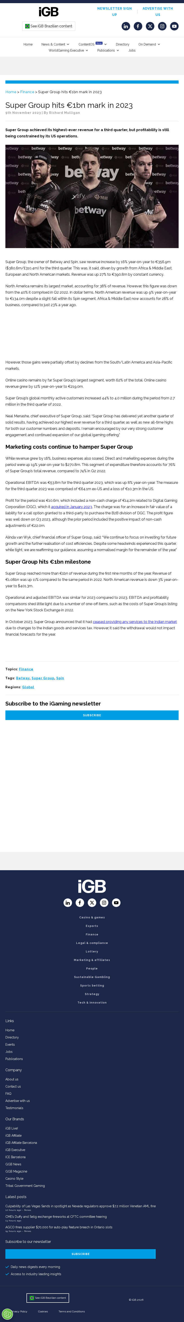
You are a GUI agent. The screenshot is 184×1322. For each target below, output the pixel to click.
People (92, 968)
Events (10, 1044)
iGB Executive (15, 1150)
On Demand (147, 44)
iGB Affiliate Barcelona (21, 1143)
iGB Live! (11, 1128)
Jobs (132, 50)
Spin (60, 678)
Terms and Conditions (72, 1311)
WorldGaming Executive (66, 50)
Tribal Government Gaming (25, 1186)
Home (28, 44)
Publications (106, 50)
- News (26, 1210)
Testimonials (14, 1108)
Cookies (43, 1311)
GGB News (13, 1164)
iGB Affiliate (13, 1135)
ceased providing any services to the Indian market (135, 622)
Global (28, 687)
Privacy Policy (19, 1311)
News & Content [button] (53, 44)
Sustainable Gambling (92, 977)
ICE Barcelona (15, 1157)
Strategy (92, 994)
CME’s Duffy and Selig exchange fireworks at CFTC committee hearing (56, 1216)
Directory (122, 44)
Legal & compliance (92, 943)
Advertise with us (17, 1101)
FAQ (8, 1093)
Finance (27, 92)
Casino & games (92, 917)
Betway (23, 678)
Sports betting (92, 985)
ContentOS (90, 44)
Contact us (13, 1086)
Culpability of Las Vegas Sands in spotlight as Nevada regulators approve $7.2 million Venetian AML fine (80, 1206)
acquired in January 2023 (71, 507)
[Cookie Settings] (7, 1314)
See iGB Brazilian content (49, 26)
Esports (92, 926)
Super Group (43, 678)
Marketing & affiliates (92, 960)
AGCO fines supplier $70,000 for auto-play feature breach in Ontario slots (58, 1227)
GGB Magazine (16, 1171)
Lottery (92, 951)
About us (11, 1079)
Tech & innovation (92, 1002)
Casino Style (14, 1178)
